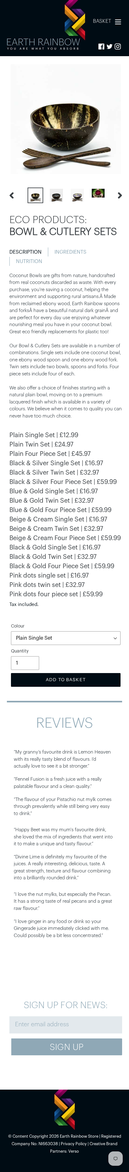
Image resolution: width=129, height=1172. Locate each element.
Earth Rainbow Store (79, 1136)
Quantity (19, 651)
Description (25, 252)
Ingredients (70, 252)
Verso (73, 1151)
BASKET (102, 21)
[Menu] (118, 21)
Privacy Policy (74, 1144)
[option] (34, 195)
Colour (17, 626)
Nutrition (29, 261)
